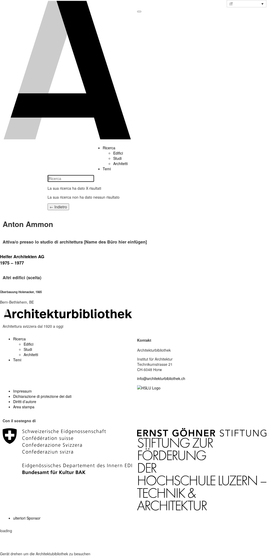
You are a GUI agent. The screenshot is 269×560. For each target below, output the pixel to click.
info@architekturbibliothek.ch (161, 378)
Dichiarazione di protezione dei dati (42, 396)
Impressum (22, 391)
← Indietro (58, 206)
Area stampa (23, 406)
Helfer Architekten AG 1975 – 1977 (22, 259)
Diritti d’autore (24, 401)
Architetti (120, 163)
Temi (107, 168)
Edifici (118, 153)
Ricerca (109, 147)
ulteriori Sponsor (26, 518)
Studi (117, 158)
